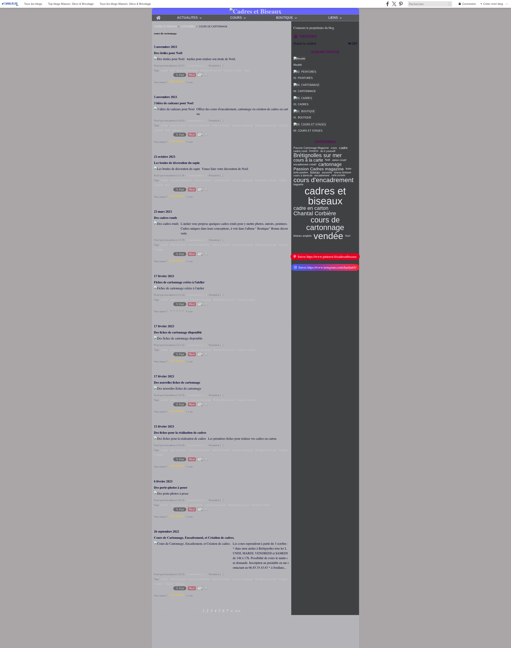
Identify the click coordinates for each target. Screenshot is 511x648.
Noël (327, 160)
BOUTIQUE (284, 17)
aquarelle (327, 172)
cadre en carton (310, 208)
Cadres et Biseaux (165, 26)
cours (334, 148)
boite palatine (300, 172)
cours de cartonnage (325, 223)
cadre (343, 148)
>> (238, 610)
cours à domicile (302, 175)
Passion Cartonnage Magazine (311, 148)
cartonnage (330, 164)
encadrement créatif (304, 164)
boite (348, 169)
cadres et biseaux (325, 196)
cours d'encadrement (323, 180)
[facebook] (387, 4)
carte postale (338, 175)
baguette (298, 184)
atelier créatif (339, 160)
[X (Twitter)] (394, 4)
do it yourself (327, 151)
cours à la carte (308, 160)
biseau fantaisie (342, 172)
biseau (315, 172)
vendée (328, 235)
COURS (236, 17)
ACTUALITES (187, 17)
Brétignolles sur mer (317, 155)
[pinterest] (400, 4)
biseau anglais (302, 235)
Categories (188, 26)
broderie (313, 151)
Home (158, 16)
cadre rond (300, 151)
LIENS (333, 17)
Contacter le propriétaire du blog (313, 28)
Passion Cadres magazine (318, 169)
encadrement (321, 175)
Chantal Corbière (314, 213)
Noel (347, 236)
